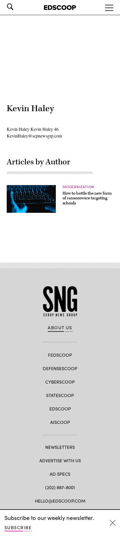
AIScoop (60, 422)
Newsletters (60, 447)
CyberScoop (60, 382)
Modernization (78, 186)
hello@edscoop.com (60, 501)
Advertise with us (60, 460)
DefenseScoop (60, 368)
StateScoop (60, 395)
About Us (60, 327)
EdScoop (60, 409)
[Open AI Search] (18, 6)
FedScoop (60, 355)
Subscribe (18, 527)
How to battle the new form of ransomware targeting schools (87, 198)
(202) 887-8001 (60, 487)
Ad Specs (60, 474)
